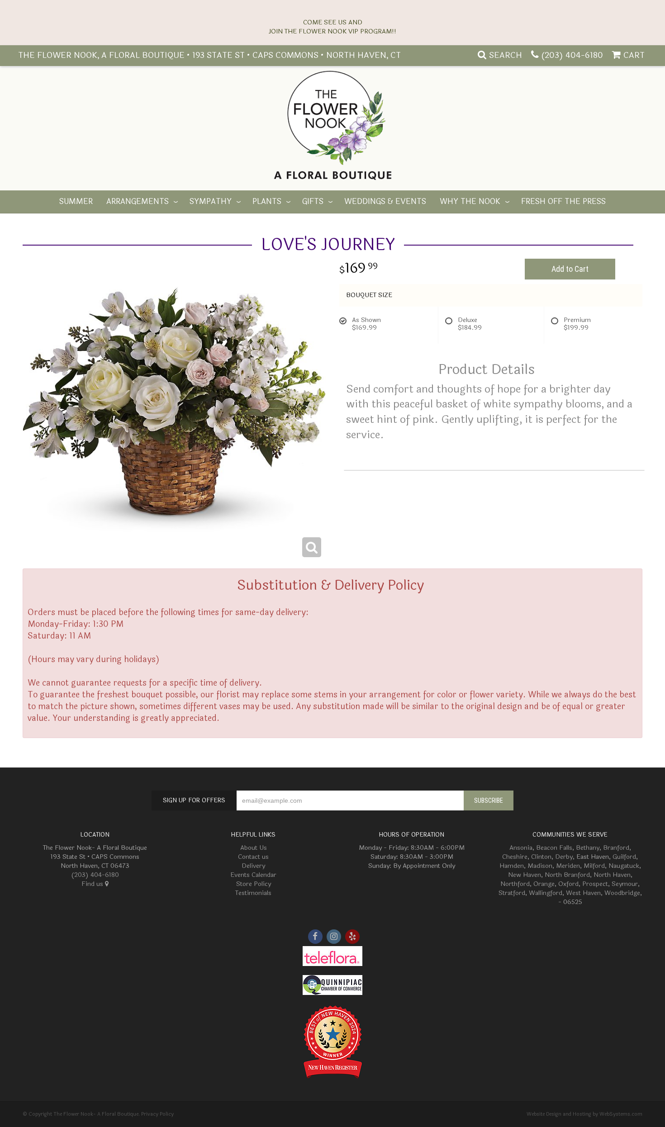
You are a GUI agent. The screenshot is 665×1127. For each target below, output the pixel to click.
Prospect (595, 884)
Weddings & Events (385, 202)
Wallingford (545, 893)
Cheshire (514, 857)
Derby (564, 857)
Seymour (625, 884)
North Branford (567, 875)
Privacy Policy (157, 1114)
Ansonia (520, 847)
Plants (266, 202)
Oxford (568, 884)
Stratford (512, 893)
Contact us (253, 857)
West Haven (583, 893)
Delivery (253, 866)
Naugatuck (623, 866)
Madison (539, 866)
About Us (253, 847)
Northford (515, 884)
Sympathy (211, 202)
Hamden (511, 866)
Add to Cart (570, 269)
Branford (616, 847)
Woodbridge (622, 893)
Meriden (568, 866)
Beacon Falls (554, 847)
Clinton (541, 857)
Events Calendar (253, 875)
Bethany (587, 847)
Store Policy (253, 884)
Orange (544, 884)
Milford (594, 866)
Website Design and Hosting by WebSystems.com (584, 1114)
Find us (93, 884)
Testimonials (253, 893)
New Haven (524, 875)
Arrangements (137, 202)
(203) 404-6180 (572, 55)
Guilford (624, 857)
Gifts (312, 202)
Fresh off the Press (563, 202)
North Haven (612, 875)
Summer (76, 202)
